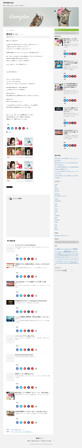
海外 (69, 263)
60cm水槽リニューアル (61, 195)
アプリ (67, 257)
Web (56, 227)
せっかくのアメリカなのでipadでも (25, 245)
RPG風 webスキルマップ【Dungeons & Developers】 (31, 301)
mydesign (57, 215)
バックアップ (71, 261)
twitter (56, 222)
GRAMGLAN (8, 3)
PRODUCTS (58, 201)
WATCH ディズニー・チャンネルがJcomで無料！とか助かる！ (71, 63)
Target (59, 255)
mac (59, 254)
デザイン (60, 261)
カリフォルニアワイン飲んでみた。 (25, 336)
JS (55, 213)
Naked (66, 253)
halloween (60, 251)
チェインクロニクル (74, 259)
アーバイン (71, 257)
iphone (56, 188)
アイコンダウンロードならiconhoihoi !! (21, 431)
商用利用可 (61, 263)
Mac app (57, 190)
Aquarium (57, 193)
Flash (56, 209)
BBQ (61, 249)
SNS (56, 217)
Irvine (76, 251)
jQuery (56, 253)
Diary (10, 132)
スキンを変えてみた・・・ (18, 429)
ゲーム (60, 259)
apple (56, 184)
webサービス (70, 255)
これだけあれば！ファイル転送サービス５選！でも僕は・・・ (71, 132)
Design (56, 198)
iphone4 (72, 251)
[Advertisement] (67, 296)
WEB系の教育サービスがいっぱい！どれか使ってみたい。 (32, 411)
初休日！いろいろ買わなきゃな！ (24, 373)
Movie (56, 206)
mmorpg (63, 253)
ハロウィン (66, 261)
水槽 (67, 263)
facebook (57, 219)
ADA (56, 249)
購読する (59, 29)
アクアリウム (59, 257)
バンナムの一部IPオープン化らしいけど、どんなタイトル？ (71, 109)
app (56, 186)
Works (56, 229)
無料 (72, 263)
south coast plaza (71, 253)
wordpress (76, 255)
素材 (75, 263)
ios (63, 251)
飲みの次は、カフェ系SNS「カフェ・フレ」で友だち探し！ (32, 392)
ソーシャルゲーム (65, 259)
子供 (65, 263)
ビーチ (75, 261)
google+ (56, 251)
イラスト (75, 257)
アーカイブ (58, 270)
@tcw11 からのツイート (62, 235)
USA (56, 225)
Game (56, 211)
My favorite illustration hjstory (24, 354)
